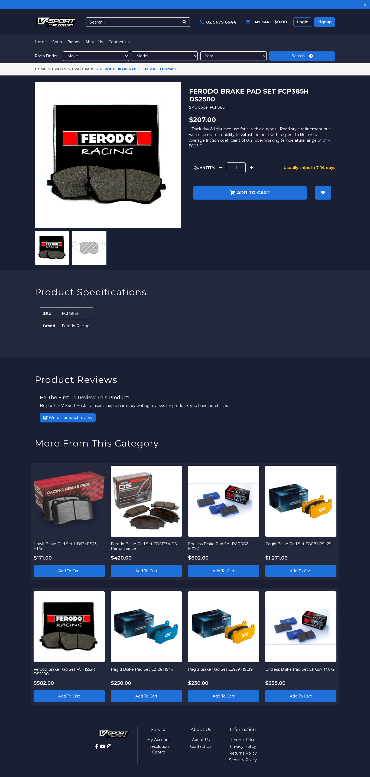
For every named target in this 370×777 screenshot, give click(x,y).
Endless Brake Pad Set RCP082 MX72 (218, 546)
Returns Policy (243, 753)
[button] (323, 193)
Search (300, 56)
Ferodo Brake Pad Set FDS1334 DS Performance (144, 546)
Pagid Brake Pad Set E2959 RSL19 (220, 669)
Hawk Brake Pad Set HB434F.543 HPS (65, 546)
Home (41, 41)
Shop (57, 41)
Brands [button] (73, 41)
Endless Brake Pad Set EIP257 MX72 (300, 669)
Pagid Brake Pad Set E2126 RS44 (142, 669)
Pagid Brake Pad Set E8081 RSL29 (298, 543)
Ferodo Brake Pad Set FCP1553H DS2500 (64, 671)
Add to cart (253, 192)
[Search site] (184, 22)
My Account (158, 739)
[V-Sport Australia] (56, 21)
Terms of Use (243, 739)
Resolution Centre (158, 749)
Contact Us (118, 41)
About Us (94, 41)
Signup (325, 21)
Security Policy (243, 760)
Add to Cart (69, 570)
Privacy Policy (243, 746)
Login (303, 21)
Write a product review (70, 417)
